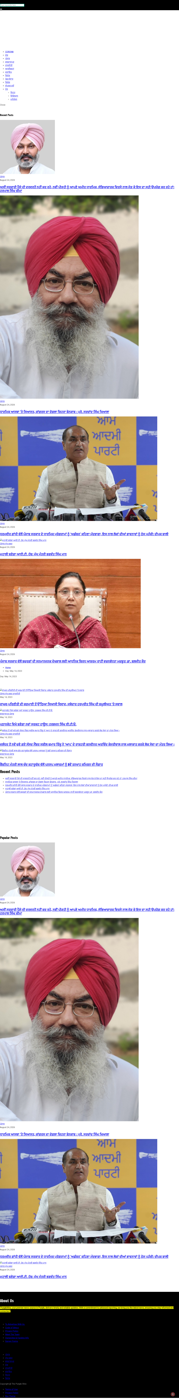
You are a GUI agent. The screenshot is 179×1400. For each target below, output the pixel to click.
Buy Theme (10, 1396)
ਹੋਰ (6, 89)
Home (8, 667)
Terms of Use (11, 1389)
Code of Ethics (12, 1327)
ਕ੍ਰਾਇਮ (8, 72)
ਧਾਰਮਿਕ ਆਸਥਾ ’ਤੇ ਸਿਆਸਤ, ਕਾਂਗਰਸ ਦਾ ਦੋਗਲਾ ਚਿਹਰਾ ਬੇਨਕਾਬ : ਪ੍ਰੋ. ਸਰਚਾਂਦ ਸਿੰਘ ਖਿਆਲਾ (54, 411)
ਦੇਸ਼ (6, 55)
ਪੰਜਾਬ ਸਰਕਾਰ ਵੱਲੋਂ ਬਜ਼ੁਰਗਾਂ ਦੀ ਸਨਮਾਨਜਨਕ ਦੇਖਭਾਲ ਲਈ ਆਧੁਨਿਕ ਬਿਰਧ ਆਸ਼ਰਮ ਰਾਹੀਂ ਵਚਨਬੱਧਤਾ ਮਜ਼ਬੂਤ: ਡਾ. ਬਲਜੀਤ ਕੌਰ (73, 661)
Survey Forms (11, 1341)
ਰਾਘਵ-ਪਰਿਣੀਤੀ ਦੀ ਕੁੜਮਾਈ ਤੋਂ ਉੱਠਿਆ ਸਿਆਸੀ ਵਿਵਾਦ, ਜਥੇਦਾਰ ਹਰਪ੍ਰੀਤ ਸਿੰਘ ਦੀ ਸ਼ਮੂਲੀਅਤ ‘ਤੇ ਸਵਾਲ (61, 704)
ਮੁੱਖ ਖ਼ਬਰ (8, 544)
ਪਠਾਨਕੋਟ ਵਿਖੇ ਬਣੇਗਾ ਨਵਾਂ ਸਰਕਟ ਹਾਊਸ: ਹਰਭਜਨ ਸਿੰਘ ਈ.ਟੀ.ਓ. (38, 724)
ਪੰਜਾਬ (7, 58)
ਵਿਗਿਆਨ (14, 96)
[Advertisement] (89, 29)
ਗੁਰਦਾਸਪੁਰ (9, 62)
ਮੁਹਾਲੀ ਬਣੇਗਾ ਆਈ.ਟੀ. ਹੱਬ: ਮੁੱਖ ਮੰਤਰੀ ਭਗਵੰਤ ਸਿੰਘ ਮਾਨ (33, 554)
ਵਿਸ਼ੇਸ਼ (7, 82)
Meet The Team (12, 1334)
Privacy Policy (11, 1331)
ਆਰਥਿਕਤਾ (9, 69)
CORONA (9, 52)
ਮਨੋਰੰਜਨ (13, 99)
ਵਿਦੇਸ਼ (7, 75)
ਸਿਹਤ (12, 92)
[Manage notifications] (173, 1394)
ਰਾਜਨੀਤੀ (8, 65)
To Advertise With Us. (15, 1324)
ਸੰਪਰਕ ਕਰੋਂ (9, 86)
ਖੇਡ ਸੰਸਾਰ (9, 79)
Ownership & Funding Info (17, 1338)
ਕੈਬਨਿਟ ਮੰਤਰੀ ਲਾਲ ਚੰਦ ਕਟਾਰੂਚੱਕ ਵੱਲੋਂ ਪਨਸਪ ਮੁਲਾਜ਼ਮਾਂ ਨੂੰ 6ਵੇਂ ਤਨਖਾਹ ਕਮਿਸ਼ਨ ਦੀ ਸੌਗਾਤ (51, 764)
